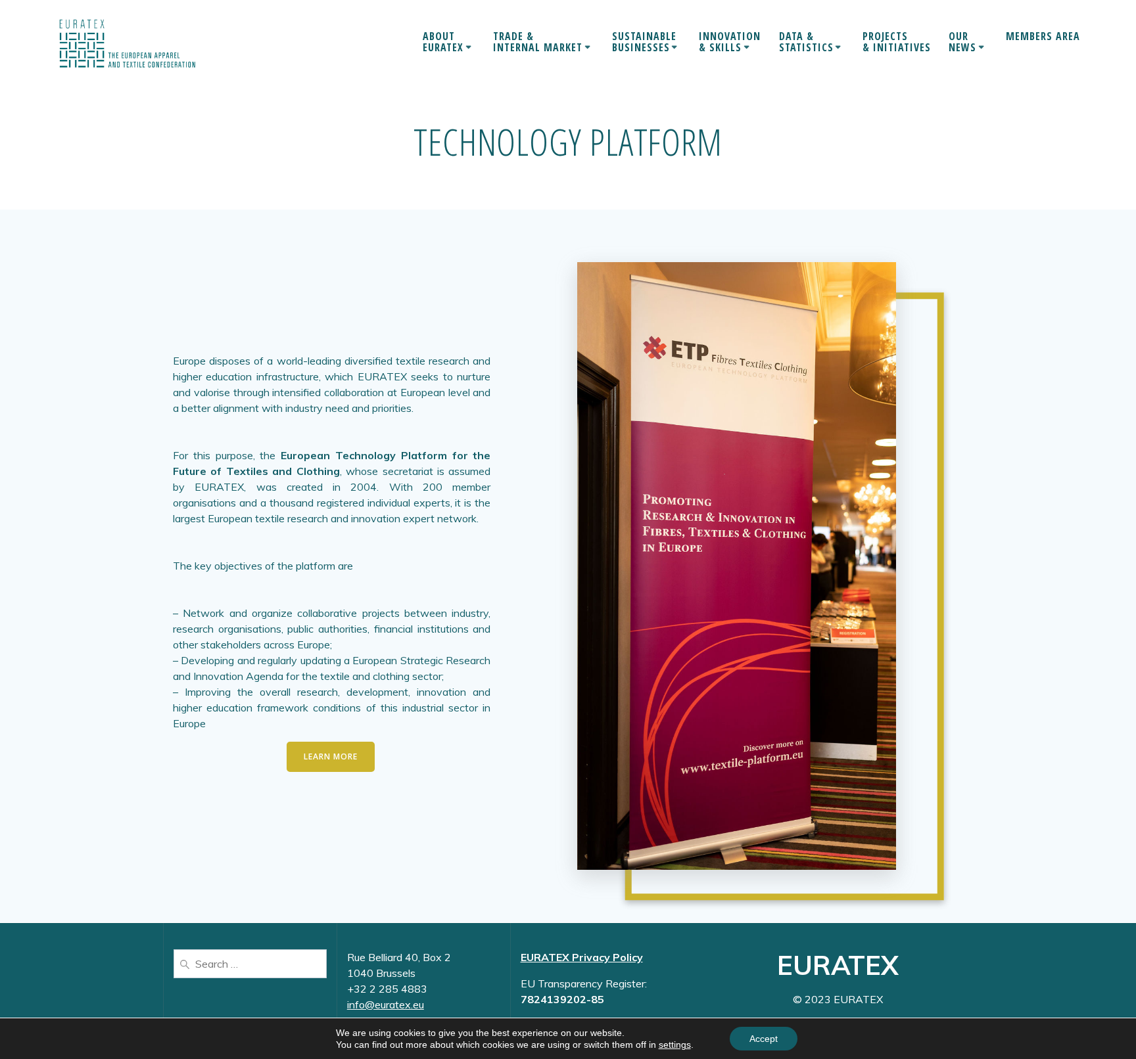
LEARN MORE (331, 756)
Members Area (1043, 37)
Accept (763, 1038)
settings (675, 1044)
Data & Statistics (806, 43)
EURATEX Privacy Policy (582, 957)
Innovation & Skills (730, 43)
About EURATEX (443, 43)
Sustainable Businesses (644, 43)
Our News (962, 43)
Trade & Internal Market (537, 43)
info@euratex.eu (385, 1004)
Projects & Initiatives (897, 43)
